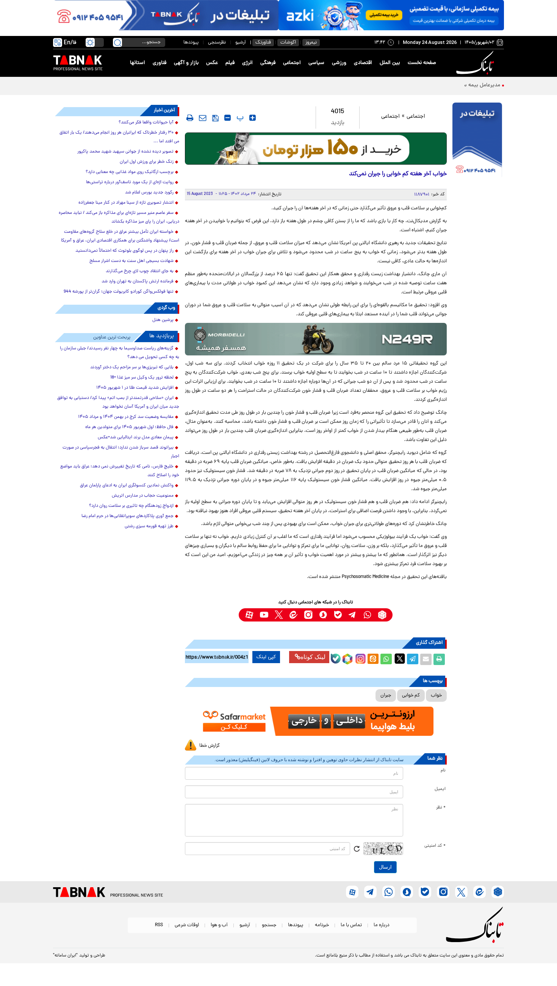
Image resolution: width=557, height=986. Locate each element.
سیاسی (316, 63)
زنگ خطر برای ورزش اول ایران (147, 162)
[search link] (117, 42)
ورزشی (339, 63)
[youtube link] (264, 615)
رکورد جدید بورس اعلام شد (149, 192)
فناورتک (263, 42)
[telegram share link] (412, 659)
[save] (215, 118)
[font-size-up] (252, 117)
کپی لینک (266, 657)
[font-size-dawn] (227, 117)
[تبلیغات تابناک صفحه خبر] (477, 141)
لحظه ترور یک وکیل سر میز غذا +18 (142, 377)
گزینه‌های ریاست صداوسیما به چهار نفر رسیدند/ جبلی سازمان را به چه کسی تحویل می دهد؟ (119, 353)
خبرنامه (322, 925)
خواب (436, 695)
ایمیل (440, 789)
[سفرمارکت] (315, 721)
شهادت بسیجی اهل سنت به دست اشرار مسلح (131, 261)
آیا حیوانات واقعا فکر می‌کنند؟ (146, 122)
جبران (385, 695)
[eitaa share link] (373, 659)
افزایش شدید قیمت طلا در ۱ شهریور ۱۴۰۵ (135, 388)
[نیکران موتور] (316, 339)
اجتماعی (292, 63)
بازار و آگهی (186, 63)
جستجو (269, 925)
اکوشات (288, 42)
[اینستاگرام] (359, 658)
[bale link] (338, 615)
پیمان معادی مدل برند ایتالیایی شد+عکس (136, 437)
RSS (159, 925)
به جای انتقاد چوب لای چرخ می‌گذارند (140, 271)
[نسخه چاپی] (439, 659)
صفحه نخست (422, 63)
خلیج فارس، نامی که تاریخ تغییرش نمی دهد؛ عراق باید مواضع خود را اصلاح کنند (119, 471)
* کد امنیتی (435, 846)
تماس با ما (351, 925)
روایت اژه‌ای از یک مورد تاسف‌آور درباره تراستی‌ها (130, 182)
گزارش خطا (209, 745)
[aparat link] (249, 615)
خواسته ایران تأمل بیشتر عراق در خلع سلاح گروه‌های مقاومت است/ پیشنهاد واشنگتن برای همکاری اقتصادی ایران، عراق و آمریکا (120, 236)
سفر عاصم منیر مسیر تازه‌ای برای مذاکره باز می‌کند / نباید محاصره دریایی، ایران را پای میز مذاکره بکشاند (119, 217)
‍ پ (239, 118)
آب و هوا (219, 925)
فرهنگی (267, 63)
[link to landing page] (476, 63)
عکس (212, 63)
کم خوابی (411, 695)
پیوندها (191, 42)
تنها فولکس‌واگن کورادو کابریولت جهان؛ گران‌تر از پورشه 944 (119, 291)
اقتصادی (363, 63)
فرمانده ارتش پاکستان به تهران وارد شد (138, 281)
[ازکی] (391, 15)
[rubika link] (382, 615)
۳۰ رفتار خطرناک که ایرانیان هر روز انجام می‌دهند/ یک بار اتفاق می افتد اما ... (119, 137)
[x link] (278, 615)
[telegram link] (352, 615)
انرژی (247, 63)
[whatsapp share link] (386, 659)
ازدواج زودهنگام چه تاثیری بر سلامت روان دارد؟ (131, 506)
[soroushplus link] (323, 615)
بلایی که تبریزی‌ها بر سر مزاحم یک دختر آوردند (132, 367)
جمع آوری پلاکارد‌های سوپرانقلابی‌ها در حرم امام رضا (127, 516)
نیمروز (311, 42)
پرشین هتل (163, 320)
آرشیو (240, 42)
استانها (137, 63)
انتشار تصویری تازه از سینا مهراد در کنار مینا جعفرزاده (126, 202)
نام (443, 770)
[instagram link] (308, 615)
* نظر (441, 807)
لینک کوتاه (312, 657)
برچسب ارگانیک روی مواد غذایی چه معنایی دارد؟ (130, 172)
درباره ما (382, 925)
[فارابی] (316, 148)
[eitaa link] (293, 615)
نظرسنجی (217, 42)
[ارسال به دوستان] (426, 659)
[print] (190, 117)
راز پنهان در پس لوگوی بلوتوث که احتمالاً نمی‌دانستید (124, 251)
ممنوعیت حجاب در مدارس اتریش (143, 495)
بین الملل (390, 63)
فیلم (230, 63)
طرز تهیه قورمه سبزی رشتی (149, 526)
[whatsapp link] (367, 615)
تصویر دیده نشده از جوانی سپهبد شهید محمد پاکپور (125, 151)
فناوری (159, 63)
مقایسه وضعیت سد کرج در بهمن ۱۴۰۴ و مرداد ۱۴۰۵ (126, 417)
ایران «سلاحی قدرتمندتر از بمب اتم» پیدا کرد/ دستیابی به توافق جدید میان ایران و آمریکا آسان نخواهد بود (118, 402)
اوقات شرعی (187, 925)
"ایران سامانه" (65, 955)
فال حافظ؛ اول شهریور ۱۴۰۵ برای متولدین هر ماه (129, 427)
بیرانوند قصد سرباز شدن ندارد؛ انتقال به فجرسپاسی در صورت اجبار (121, 452)
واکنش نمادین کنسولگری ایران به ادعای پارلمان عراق (127, 485)
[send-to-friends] (202, 117)
